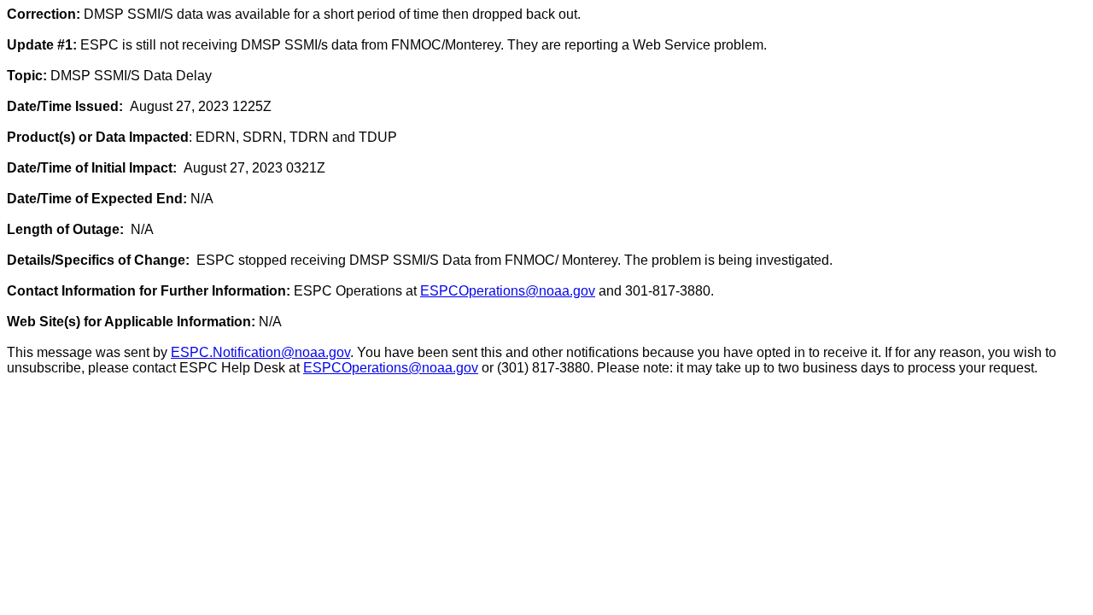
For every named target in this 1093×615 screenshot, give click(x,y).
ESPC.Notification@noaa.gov (260, 352)
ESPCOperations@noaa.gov (507, 291)
